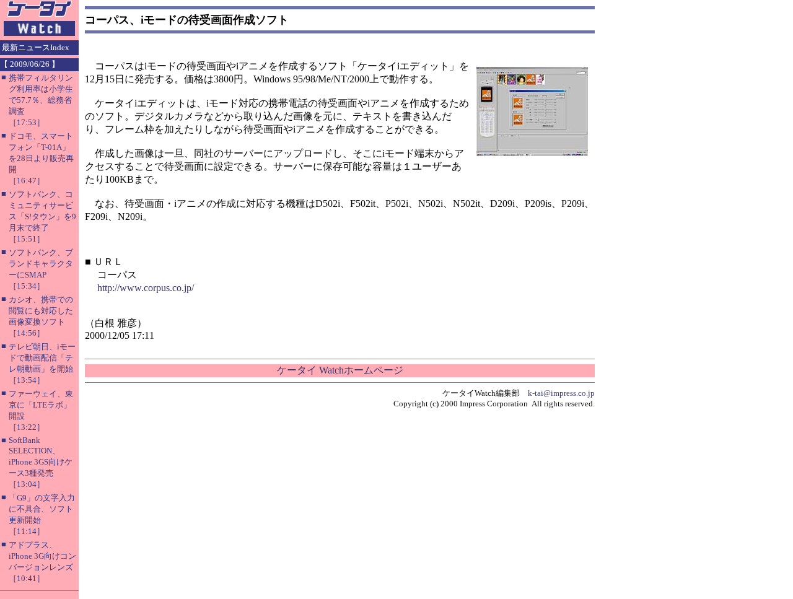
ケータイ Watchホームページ (340, 370)
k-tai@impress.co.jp (561, 393)
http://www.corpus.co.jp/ (145, 287)
